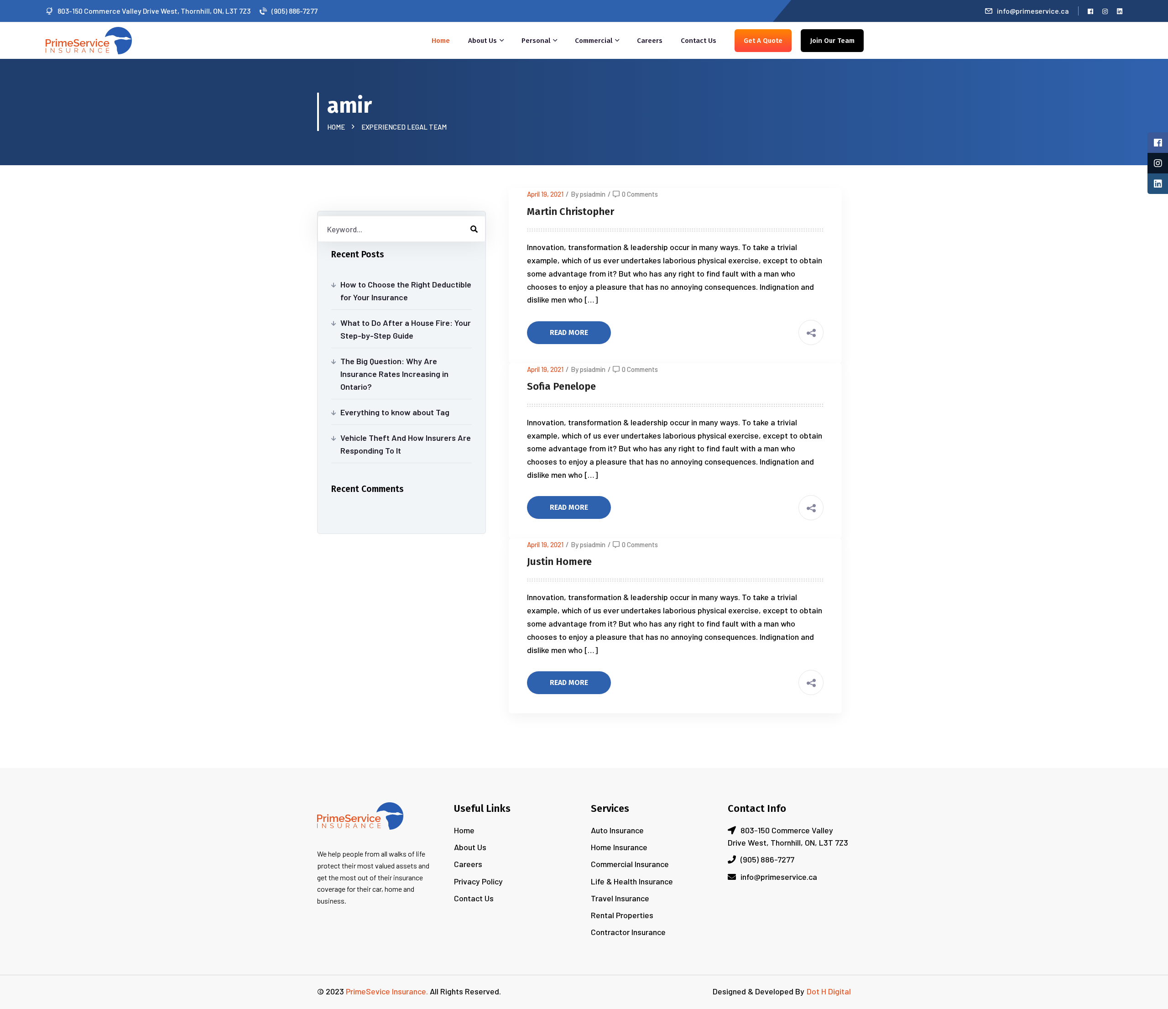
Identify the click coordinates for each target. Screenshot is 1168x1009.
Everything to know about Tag (394, 412)
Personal (535, 41)
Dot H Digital (829, 991)
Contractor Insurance (628, 932)
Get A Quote (763, 41)
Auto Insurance (617, 830)
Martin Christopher (570, 211)
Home (441, 41)
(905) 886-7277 (294, 10)
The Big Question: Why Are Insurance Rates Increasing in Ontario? (394, 374)
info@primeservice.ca (1033, 10)
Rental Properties (622, 915)
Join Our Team (832, 41)
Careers (649, 41)
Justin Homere (559, 561)
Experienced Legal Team (404, 127)
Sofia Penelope (561, 386)
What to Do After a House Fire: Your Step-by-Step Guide (405, 329)
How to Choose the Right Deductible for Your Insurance (405, 290)
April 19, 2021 (545, 194)
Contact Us (698, 41)
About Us (482, 41)
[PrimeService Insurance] (89, 39)
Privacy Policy (478, 881)
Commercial (593, 41)
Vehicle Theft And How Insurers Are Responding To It (405, 444)
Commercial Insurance (630, 864)
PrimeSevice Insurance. (387, 991)
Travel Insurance (620, 898)
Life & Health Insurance (632, 881)
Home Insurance (619, 847)
